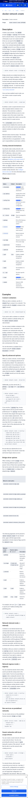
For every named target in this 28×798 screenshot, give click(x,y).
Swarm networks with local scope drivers (11, 733)
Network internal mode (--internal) (11, 624)
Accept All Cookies (14, 795)
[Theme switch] (25, 5)
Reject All (14, 791)
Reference (6, 10)
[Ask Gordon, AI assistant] (17, 5)
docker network (17, 10)
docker (14, 10)
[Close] (26, 777)
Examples (6, 294)
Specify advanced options (11, 355)
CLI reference (10, 10)
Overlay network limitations (12, 146)
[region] (14, 786)
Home (3, 10)
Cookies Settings (14, 786)
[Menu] (3, 5)
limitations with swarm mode (15, 159)
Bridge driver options (9, 457)
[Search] (21, 5)
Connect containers (9, 298)
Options (5, 178)
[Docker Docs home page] (9, 5)
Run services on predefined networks (12, 709)
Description (7, 29)
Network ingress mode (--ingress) (11, 665)
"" (8, 89)
